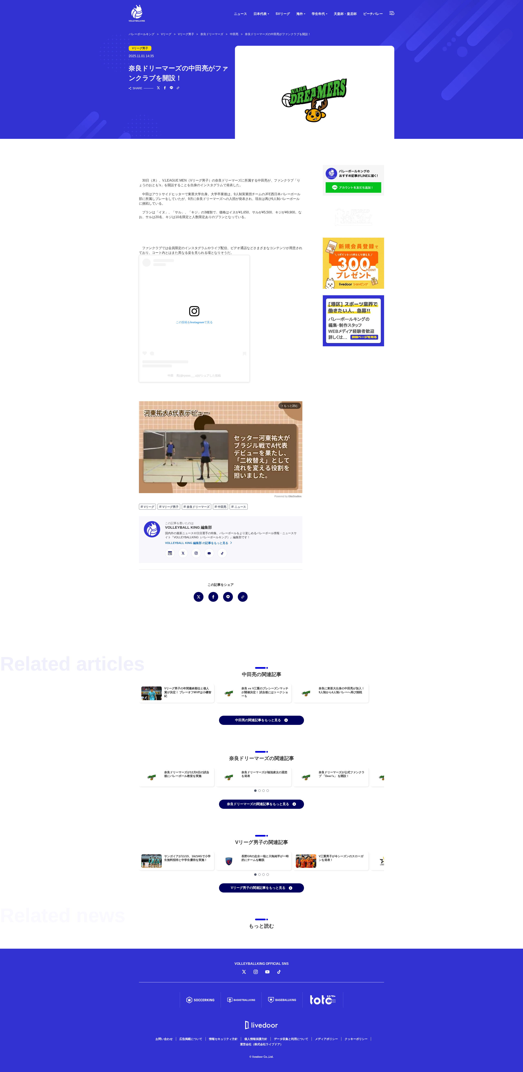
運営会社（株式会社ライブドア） (261, 1044)
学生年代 (318, 14)
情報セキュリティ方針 (223, 1039)
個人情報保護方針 (255, 1039)
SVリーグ (283, 14)
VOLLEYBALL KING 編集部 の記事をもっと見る (197, 543)
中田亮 (221, 506)
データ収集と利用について (291, 1039)
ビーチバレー (373, 14)
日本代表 (260, 14)
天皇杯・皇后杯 (345, 14)
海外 (299, 14)
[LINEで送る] (171, 88)
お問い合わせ (164, 1039)
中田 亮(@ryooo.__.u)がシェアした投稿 (194, 375)
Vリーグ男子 (170, 506)
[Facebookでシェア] (165, 88)
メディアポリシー (326, 1039)
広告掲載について (190, 1039)
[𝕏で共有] (158, 88)
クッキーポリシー (356, 1039)
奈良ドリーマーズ (198, 506)
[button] (255, 790)
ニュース (240, 14)
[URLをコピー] (178, 88)
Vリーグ (148, 506)
